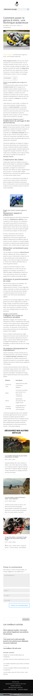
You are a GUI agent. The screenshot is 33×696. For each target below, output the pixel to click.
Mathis (7, 25)
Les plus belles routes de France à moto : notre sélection (15, 498)
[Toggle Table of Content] (14, 78)
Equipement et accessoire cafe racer (15, 683)
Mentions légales (23, 689)
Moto (18, 25)
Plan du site (15, 682)
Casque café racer (16, 685)
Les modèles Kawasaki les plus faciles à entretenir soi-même (16, 456)
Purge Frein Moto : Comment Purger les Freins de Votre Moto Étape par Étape (16, 538)
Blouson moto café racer (16, 687)
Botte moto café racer (10, 689)
